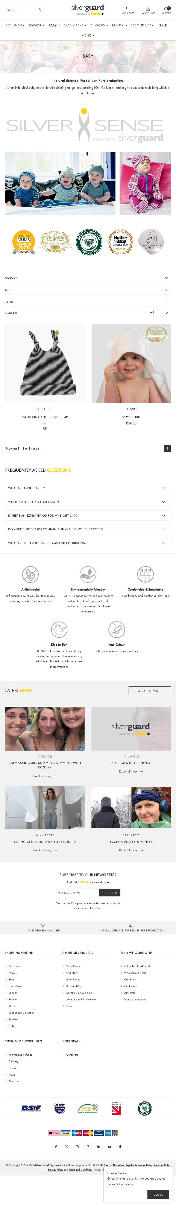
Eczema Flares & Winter (131, 842)
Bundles (13, 1019)
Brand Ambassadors (135, 999)
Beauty (118, 25)
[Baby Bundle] (131, 363)
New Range (73, 979)
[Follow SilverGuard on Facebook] (55, 1146)
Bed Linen (14, 25)
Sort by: (11, 312)
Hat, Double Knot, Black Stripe (45, 417)
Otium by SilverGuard (137, 966)
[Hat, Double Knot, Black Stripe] (45, 363)
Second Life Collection (21, 1013)
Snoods (98, 25)
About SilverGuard (78, 953)
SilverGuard (42, 1165)
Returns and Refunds (20, 1054)
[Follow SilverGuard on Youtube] (109, 1146)
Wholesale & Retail (135, 973)
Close (158, 1195)
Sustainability (74, 986)
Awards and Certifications (81, 999)
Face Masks (73, 25)
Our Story (71, 973)
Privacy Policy (55, 1169)
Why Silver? (73, 966)
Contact (13, 1068)
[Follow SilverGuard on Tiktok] (120, 1146)
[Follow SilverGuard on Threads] (88, 1146)
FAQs (11, 1074)
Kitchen (12, 1006)
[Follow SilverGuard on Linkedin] (98, 1146)
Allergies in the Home (131, 763)
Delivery (13, 1061)
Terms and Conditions (81, 1169)
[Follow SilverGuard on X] (66, 1146)
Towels (35, 25)
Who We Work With (136, 953)
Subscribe (110, 893)
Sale (163, 25)
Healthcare (130, 986)
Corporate (130, 979)
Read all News (147, 691)
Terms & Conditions (120, 1184)
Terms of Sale (161, 1165)
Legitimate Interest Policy (139, 1165)
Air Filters (129, 993)
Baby (53, 25)
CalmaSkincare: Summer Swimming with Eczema (45, 765)
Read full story (42, 776)
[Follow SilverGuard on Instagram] (77, 1146)
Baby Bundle (131, 417)
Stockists (13, 1081)
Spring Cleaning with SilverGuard (45, 842)
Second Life (141, 25)
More (86, 35)
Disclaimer (118, 1165)
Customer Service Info (23, 1041)
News (69, 1006)
